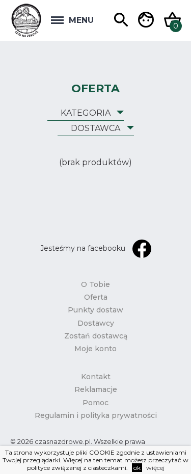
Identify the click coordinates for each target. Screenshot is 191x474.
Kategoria (86, 113)
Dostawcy (95, 323)
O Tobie (95, 284)
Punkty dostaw (95, 309)
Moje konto (95, 348)
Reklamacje (95, 389)
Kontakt (96, 376)
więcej (155, 467)
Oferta (95, 297)
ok (137, 467)
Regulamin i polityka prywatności (96, 415)
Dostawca (95, 128)
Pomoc (95, 402)
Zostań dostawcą (95, 335)
